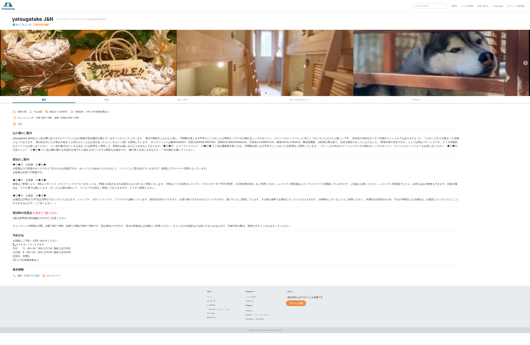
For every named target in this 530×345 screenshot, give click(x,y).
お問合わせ (250, 301)
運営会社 (249, 311)
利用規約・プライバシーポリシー (258, 315)
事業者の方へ (212, 317)
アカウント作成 (296, 303)
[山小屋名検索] (430, 6)
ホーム (209, 297)
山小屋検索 (211, 305)
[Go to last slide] (4, 63)
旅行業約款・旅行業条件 (255, 319)
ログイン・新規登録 (515, 6)
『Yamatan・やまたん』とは (218, 309)
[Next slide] (525, 63)
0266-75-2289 (31, 275)
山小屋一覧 (211, 301)
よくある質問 (467, 6)
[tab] (264, 93)
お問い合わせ (483, 6)
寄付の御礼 (211, 313)
